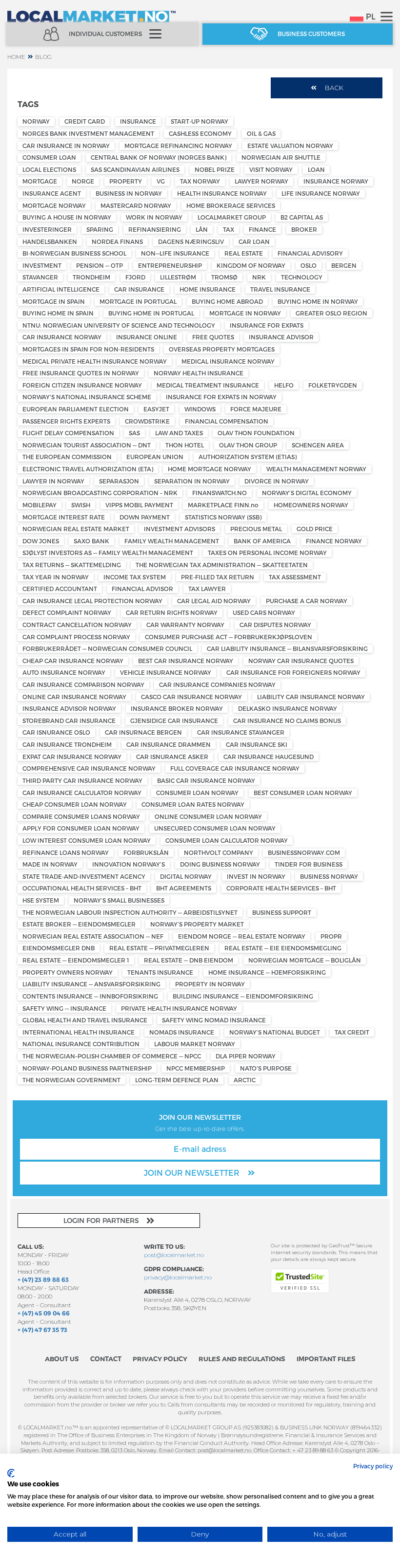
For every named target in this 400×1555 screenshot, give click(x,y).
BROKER (304, 229)
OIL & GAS (261, 133)
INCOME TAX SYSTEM (134, 577)
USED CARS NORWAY (264, 612)
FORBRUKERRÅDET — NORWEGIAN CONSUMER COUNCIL (107, 648)
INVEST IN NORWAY (256, 876)
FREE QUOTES (213, 336)
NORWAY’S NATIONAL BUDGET (274, 1032)
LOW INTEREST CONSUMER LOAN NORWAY (86, 840)
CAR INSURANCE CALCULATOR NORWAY (81, 792)
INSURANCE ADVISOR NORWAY (69, 708)
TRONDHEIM (91, 277)
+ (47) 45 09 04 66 (44, 1313)
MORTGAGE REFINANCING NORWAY (178, 145)
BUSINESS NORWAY (329, 876)
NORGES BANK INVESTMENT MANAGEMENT (88, 133)
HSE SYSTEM (40, 900)
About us (62, 1359)
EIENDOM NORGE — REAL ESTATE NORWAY (241, 936)
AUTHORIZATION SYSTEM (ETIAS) (248, 456)
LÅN (202, 229)
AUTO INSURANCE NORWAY (63, 672)
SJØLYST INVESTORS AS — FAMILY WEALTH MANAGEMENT (107, 552)
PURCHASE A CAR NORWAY (306, 600)
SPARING (99, 229)
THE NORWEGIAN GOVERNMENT (71, 1079)
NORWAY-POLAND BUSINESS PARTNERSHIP (87, 1068)
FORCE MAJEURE (255, 409)
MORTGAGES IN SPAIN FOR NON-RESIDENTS (88, 349)
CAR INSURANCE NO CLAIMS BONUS (287, 720)
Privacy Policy (160, 1359)
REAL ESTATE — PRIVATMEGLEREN (159, 947)
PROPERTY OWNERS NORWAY (67, 972)
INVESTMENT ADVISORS (179, 528)
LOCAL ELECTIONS (49, 169)
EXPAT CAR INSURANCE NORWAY (71, 756)
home (16, 56)
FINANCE (262, 229)
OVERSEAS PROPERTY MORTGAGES (222, 349)
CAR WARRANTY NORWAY (185, 624)
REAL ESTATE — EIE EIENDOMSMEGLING (282, 947)
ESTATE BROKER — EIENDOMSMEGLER (79, 924)
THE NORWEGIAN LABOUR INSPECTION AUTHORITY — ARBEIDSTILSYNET (130, 912)
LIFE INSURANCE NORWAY (320, 193)
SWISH (80, 504)
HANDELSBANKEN (49, 241)
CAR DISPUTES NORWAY (275, 624)
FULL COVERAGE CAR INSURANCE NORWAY (235, 768)
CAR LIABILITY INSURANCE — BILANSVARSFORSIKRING (287, 648)
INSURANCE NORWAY (335, 181)
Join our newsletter (192, 1172)
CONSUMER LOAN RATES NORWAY (192, 804)
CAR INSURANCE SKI (256, 744)
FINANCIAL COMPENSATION (226, 421)
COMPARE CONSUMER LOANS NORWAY (81, 816)
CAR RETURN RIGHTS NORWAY (172, 612)
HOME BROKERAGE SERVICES (230, 205)
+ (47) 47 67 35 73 (42, 1329)
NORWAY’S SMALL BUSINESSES (119, 900)
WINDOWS (200, 409)
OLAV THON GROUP (248, 445)
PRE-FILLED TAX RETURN (217, 577)
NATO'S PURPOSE (266, 1068)
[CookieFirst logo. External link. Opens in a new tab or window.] (11, 1473)
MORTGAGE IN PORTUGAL (138, 301)
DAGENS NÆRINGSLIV (191, 241)
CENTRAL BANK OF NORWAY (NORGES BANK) (158, 157)
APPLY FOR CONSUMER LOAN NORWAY (81, 828)
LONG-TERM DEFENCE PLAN (177, 1079)
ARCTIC (245, 1079)
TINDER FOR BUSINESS (308, 864)
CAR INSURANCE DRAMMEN (168, 744)
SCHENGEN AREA (318, 445)
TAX (228, 229)
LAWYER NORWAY (261, 181)
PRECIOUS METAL (256, 528)
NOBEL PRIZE (215, 169)
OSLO (308, 265)
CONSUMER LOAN (49, 157)
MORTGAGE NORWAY (54, 205)
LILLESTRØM (178, 277)
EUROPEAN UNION (154, 456)
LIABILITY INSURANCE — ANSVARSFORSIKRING (91, 984)
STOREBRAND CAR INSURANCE (69, 720)
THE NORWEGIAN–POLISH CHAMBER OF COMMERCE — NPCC (111, 1056)
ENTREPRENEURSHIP (170, 265)
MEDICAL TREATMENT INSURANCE (208, 385)
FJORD (135, 277)
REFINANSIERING (154, 229)
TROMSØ (224, 277)
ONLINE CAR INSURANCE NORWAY (74, 696)
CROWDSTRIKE (147, 421)
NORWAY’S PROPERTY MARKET (197, 924)
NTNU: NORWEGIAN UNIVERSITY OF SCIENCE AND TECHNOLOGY (118, 325)
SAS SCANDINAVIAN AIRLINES (135, 169)
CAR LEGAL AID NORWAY (214, 600)
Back (334, 88)
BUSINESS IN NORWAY (129, 193)
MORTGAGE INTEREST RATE (63, 517)
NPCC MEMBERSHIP (195, 1068)
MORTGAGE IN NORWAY (245, 313)
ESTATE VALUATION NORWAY (290, 145)
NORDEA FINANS (117, 241)
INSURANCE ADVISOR (281, 336)
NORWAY (36, 121)
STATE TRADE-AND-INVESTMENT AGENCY (83, 876)
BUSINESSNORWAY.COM (304, 852)
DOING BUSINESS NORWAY (220, 864)
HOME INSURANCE (208, 289)
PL (371, 16)
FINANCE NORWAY (334, 540)
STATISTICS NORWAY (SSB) (223, 517)
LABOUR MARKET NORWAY (194, 1043)
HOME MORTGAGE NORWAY (209, 468)
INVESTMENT (41, 265)
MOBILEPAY (39, 504)
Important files (326, 1359)
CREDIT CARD (84, 121)
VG (161, 181)
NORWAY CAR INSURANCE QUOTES (301, 660)
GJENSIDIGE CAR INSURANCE (174, 720)
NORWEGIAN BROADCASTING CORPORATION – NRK (100, 492)
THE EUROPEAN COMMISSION (67, 456)
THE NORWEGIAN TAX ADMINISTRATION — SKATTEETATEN (222, 564)
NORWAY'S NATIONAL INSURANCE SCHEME (86, 396)
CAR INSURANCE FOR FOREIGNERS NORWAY (293, 672)
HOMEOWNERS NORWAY (311, 504)
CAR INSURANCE (139, 289)
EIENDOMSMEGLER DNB (58, 947)
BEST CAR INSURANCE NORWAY (185, 660)
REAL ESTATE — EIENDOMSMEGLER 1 (75, 960)
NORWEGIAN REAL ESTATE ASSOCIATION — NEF (92, 936)
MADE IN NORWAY (50, 864)
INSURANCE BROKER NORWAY (177, 708)
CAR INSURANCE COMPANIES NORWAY (217, 684)
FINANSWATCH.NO (219, 492)
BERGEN (344, 265)
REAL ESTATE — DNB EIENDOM (188, 960)
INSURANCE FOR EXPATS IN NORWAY (221, 396)
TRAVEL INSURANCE (280, 289)
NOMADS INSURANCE (181, 1032)
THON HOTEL (184, 445)
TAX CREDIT (352, 1032)
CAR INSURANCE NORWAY (61, 336)
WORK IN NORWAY (154, 217)
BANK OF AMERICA (262, 540)
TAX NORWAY (200, 181)
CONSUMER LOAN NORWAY (197, 792)
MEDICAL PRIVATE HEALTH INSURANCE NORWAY (94, 361)
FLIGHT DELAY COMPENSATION (68, 432)
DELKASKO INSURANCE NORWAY (287, 708)
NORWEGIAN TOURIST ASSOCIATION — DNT (86, 445)
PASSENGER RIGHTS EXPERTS (66, 421)
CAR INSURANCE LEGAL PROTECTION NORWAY (92, 600)
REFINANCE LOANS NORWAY (65, 852)
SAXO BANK (91, 540)
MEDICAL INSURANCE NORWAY (228, 361)
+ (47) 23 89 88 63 (43, 1279)
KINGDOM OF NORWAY (251, 265)
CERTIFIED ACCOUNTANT (59, 588)
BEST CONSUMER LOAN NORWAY (303, 792)
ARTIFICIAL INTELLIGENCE (61, 289)
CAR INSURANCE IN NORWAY (66, 145)
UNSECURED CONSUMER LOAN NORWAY (215, 828)
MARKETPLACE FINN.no (223, 504)
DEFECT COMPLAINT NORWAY (66, 612)
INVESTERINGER (47, 229)
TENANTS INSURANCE (160, 972)
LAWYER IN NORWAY (53, 481)
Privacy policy (373, 1465)
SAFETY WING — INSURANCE (64, 1008)
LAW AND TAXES (179, 432)
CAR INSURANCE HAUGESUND (268, 756)
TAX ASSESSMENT (295, 577)
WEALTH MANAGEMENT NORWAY (316, 468)
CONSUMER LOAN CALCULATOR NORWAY (226, 840)
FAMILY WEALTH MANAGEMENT (171, 540)
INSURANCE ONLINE (146, 336)
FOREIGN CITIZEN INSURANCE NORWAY (82, 385)
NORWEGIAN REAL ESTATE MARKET (75, 528)
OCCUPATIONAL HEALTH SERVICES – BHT (81, 888)
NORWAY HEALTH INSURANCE (198, 373)
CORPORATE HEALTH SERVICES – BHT (281, 888)
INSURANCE (138, 121)
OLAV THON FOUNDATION (256, 432)
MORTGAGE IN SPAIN (53, 301)
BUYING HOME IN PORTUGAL (151, 313)
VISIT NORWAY (271, 169)
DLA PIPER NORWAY (246, 1056)
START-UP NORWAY (199, 121)
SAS (134, 432)
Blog (43, 56)
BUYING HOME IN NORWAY (318, 301)
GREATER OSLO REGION (331, 313)
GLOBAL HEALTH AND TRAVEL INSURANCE (84, 1020)
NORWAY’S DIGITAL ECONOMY (307, 492)
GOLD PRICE (315, 528)
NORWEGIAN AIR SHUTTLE (280, 157)
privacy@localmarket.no (178, 1277)
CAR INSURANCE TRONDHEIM (67, 744)
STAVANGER (40, 277)
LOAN (316, 169)
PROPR (331, 936)
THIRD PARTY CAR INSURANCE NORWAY (82, 780)
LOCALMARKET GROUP (232, 217)
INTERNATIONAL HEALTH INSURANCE (78, 1032)
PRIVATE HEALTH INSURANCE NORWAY (179, 1008)
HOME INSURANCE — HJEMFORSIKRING (267, 972)
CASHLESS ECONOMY (200, 133)
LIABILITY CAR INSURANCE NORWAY (311, 696)
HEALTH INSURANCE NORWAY (222, 193)
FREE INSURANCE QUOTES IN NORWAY (80, 373)
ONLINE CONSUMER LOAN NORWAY (208, 816)
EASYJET (156, 409)
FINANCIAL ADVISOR (142, 588)
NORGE (83, 181)
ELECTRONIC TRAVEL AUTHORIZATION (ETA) (87, 468)
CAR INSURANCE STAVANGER (240, 732)
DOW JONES (40, 540)
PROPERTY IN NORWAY (210, 984)
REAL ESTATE (243, 253)
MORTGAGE (39, 181)
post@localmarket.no (174, 1255)
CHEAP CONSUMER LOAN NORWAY (74, 804)
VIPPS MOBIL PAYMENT (139, 504)
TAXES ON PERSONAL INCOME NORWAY (267, 552)
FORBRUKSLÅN (146, 852)
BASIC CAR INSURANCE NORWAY (206, 780)
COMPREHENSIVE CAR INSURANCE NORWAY (89, 768)
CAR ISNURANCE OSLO (56, 732)
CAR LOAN (254, 241)
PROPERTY (125, 181)
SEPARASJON (119, 481)
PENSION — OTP (99, 265)
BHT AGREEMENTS (183, 888)
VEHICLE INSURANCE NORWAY (165, 672)
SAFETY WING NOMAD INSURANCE (214, 1020)
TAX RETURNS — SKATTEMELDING (71, 564)
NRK (259, 277)
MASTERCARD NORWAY (135, 205)
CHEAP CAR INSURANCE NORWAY (72, 660)
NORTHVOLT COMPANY (218, 852)
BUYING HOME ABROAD (227, 301)
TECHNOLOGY (301, 277)
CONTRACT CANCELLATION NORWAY (77, 624)
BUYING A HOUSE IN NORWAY (66, 217)
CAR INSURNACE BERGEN (143, 732)
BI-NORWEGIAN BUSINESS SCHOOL (74, 253)
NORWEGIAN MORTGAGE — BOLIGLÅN (304, 960)
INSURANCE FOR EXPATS (266, 325)
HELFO (284, 385)
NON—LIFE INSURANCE (175, 253)
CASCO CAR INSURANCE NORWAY (191, 696)
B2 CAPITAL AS (301, 217)
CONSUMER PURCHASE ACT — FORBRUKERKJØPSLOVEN (228, 636)
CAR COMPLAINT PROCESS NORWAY (76, 636)
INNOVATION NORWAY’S (128, 864)
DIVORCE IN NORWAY (276, 481)
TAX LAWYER (207, 588)
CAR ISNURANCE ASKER (172, 756)
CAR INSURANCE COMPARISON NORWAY (83, 684)
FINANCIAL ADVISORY (310, 253)
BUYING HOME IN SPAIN (58, 313)
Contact (105, 1359)
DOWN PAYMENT (145, 517)
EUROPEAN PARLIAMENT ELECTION (75, 409)
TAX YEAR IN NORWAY (55, 577)
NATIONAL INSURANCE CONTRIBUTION (81, 1043)
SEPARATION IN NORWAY (192, 481)
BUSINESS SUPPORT (281, 912)
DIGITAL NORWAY (186, 876)
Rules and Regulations (242, 1359)
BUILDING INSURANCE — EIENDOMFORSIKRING (243, 996)
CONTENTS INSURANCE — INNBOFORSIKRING (90, 996)
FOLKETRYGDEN (332, 385)
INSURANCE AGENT (51, 193)
